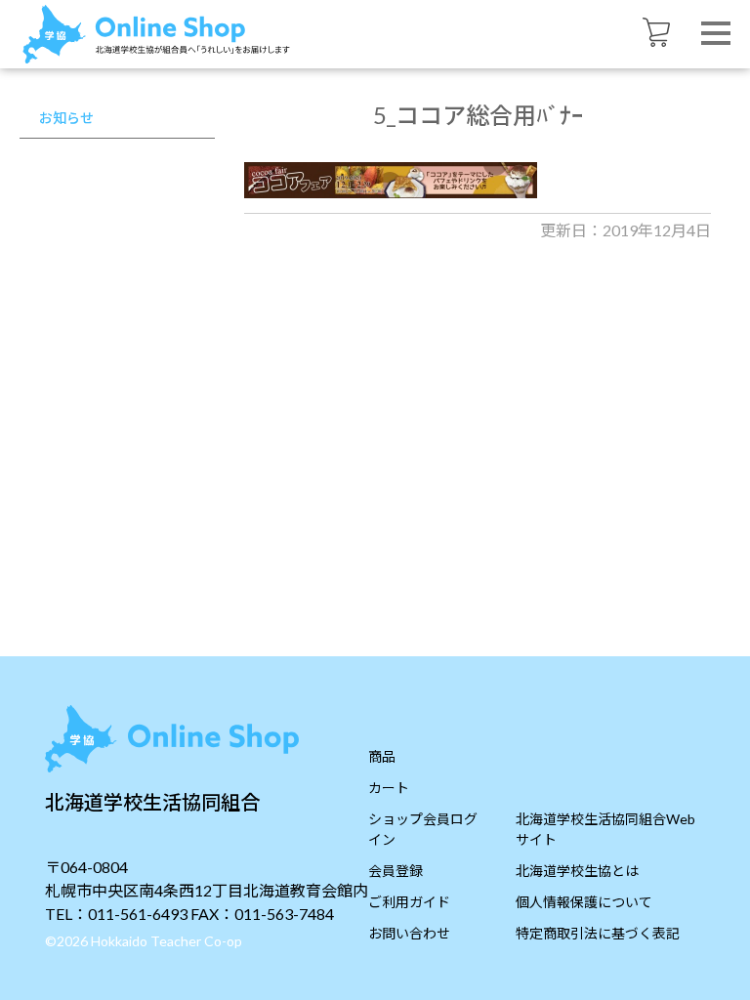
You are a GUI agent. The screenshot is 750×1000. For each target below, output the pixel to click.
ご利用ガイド (409, 902)
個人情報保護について (584, 902)
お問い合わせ (409, 933)
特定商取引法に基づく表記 (598, 933)
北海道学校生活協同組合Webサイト (605, 829)
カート (388, 787)
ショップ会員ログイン (423, 829)
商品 (382, 756)
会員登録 (395, 870)
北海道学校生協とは (577, 870)
